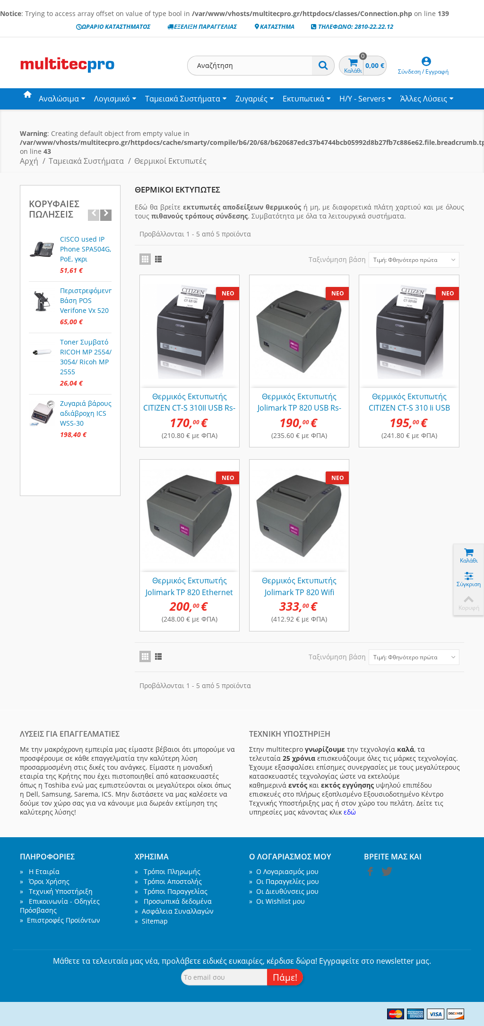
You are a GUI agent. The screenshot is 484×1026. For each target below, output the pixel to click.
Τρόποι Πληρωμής (167, 871)
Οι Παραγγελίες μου (284, 881)
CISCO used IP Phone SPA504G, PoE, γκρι (85, 249)
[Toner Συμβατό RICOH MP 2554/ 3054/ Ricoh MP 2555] (42, 352)
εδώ (350, 811)
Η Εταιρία (40, 871)
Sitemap (151, 921)
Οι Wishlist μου (277, 901)
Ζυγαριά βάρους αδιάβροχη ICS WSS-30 (86, 413)
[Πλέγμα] (145, 259)
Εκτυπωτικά (303, 98)
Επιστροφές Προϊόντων (60, 920)
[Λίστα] (158, 259)
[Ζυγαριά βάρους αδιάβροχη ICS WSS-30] (42, 413)
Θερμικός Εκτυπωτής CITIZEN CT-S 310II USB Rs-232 (189, 408)
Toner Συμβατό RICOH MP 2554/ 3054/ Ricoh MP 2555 (86, 356)
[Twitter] (386, 873)
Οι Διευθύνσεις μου (284, 891)
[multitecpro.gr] (67, 72)
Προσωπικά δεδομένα (173, 901)
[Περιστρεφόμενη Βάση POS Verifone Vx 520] (42, 301)
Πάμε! (285, 977)
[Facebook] (370, 873)
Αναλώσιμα (59, 98)
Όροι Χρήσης (44, 881)
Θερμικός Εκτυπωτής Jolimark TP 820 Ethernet (189, 586)
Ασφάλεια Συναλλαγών (174, 911)
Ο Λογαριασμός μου (284, 871)
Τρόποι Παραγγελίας (171, 891)
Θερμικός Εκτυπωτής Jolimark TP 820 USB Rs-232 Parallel (299, 408)
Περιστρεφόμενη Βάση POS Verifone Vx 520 (86, 300)
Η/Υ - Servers (362, 98)
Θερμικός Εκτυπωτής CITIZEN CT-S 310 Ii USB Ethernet (409, 408)
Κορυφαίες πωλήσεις (54, 209)
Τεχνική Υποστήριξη (56, 891)
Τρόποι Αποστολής (168, 881)
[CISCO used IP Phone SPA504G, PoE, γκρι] (42, 249)
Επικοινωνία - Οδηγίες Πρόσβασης (60, 906)
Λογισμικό (112, 98)
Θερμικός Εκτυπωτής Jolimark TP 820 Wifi (299, 586)
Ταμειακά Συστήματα (182, 98)
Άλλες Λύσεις (423, 98)
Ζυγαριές (251, 98)
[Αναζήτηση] (323, 66)
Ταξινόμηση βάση (337, 259)
